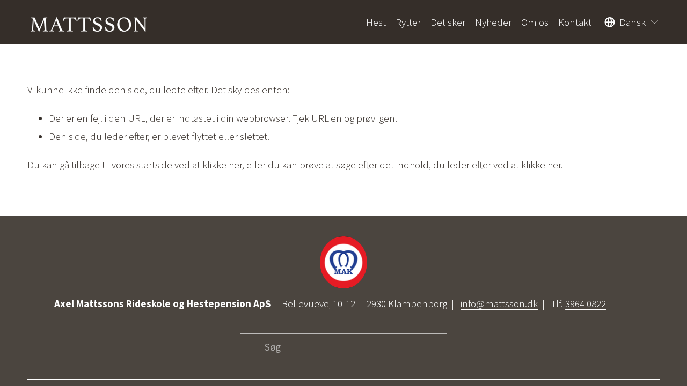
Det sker (447, 22)
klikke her (222, 164)
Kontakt (574, 22)
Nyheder (493, 22)
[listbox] (632, 22)
